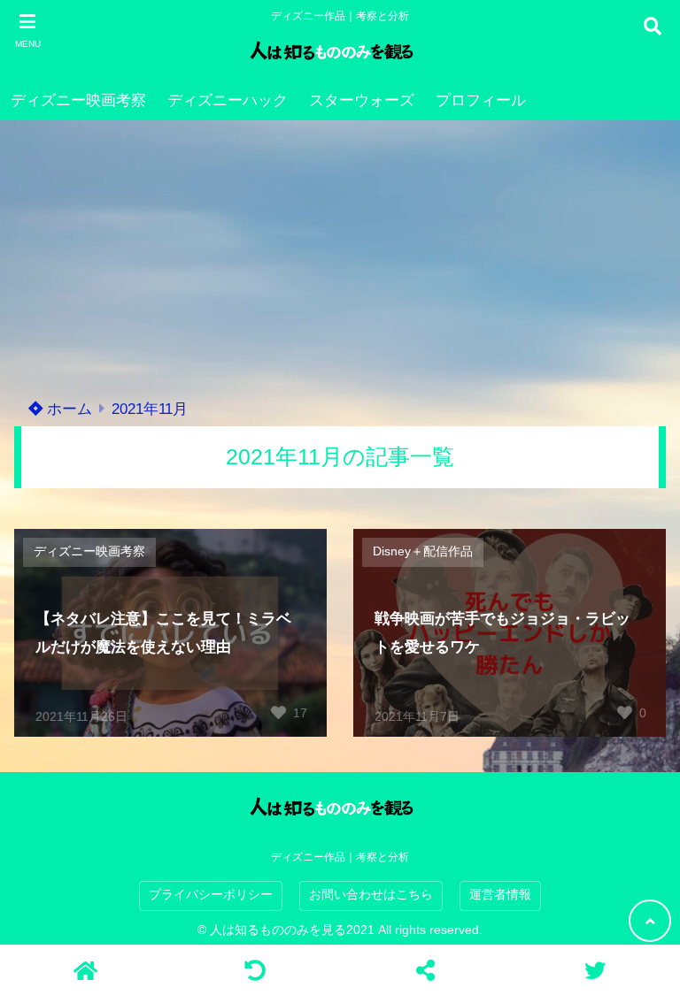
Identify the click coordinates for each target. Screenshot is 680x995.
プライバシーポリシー (211, 894)
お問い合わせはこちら (371, 894)
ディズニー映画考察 (78, 100)
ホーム (67, 409)
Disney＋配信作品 (423, 551)
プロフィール (481, 100)
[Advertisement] (340, 253)
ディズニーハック (227, 100)
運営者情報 (500, 894)
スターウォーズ (361, 100)
